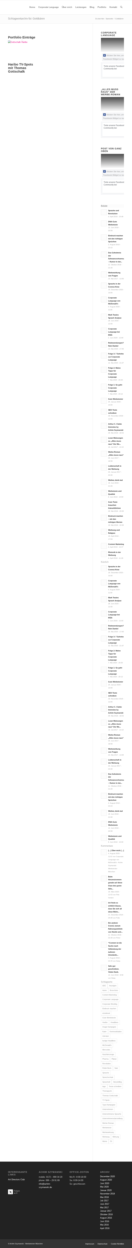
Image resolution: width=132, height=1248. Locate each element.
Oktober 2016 (106, 1214)
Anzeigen (112, 986)
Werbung (105, 1137)
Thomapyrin (107, 1091)
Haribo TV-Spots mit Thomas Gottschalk (20, 68)
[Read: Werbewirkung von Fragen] (104, 274)
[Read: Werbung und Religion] (104, 532)
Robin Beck (106, 1068)
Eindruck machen (109, 1008)
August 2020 (106, 1180)
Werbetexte (106, 1128)
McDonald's (107, 1045)
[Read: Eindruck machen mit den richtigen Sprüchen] (104, 237)
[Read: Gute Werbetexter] (104, 401)
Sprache (105, 1073)
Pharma (105, 1059)
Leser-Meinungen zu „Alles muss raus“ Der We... (115, 441)
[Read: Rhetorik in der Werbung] (104, 554)
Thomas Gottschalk (110, 1096)
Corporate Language (110, 999)
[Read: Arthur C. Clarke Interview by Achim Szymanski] (104, 426)
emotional (106, 1013)
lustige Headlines (109, 1041)
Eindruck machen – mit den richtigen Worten (115, 519)
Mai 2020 (104, 1187)
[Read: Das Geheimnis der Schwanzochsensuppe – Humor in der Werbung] (104, 254)
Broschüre (114, 990)
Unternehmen (107, 1109)
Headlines (114, 1022)
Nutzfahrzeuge (108, 1054)
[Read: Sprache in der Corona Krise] (104, 285)
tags (104, 1086)
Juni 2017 (104, 1204)
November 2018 (107, 1193)
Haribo (105, 1022)
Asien (104, 990)
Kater (104, 1031)
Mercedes (106, 1050)
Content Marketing (116, 544)
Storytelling (117, 1082)
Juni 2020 (104, 1183)
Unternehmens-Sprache (111, 1114)
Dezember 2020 (107, 1176)
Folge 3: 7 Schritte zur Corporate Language (116, 357)
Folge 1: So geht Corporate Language (115, 388)
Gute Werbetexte (109, 1018)
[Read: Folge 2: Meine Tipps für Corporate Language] (104, 370)
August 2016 (106, 1218)
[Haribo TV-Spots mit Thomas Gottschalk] (22, 42)
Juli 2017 (104, 1200)
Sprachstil (106, 1082)
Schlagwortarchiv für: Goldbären (26, 18)
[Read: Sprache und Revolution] (104, 212)
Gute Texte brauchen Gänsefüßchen (114, 505)
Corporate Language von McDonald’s (114, 301)
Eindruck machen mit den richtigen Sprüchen (115, 239)
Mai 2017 (104, 1207)
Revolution (106, 1064)
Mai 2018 (104, 1197)
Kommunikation (116, 1031)
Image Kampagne (109, 1027)
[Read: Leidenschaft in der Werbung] (104, 468)
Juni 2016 (104, 1221)
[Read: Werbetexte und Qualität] (104, 493)
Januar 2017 (106, 1211)
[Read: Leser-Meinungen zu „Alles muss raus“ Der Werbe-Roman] (104, 440)
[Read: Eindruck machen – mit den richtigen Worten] (104, 518)
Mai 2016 (104, 1225)
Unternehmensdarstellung (112, 1118)
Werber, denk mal (115, 480)
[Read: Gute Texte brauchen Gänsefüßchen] (104, 504)
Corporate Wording (109, 1004)
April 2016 (104, 1228)
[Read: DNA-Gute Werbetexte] (104, 223)
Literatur (105, 1036)
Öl (111, 1141)
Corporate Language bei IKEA (114, 332)
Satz (116, 1068)
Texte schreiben (115, 1086)
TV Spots (106, 1100)
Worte (104, 1141)
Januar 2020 (106, 1190)
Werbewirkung (108, 1132)
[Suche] (121, 7)
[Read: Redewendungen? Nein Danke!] (104, 344)
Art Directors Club (16, 1179)
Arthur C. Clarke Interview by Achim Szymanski (115, 427)
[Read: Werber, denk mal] (104, 482)
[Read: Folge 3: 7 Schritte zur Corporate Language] (104, 355)
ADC (104, 986)
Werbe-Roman (108, 1123)
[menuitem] (32, 7)
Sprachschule (107, 1077)
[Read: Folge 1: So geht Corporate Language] (104, 386)
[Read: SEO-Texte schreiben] (104, 412)
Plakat (114, 1059)
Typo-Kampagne (108, 1105)
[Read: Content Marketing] (104, 546)
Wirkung (116, 1137)
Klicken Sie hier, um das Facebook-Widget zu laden (115, 57)
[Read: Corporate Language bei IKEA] (104, 330)
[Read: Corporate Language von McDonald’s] (104, 299)
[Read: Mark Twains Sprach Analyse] (104, 316)
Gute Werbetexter (115, 399)
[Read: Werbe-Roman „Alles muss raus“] (104, 454)
